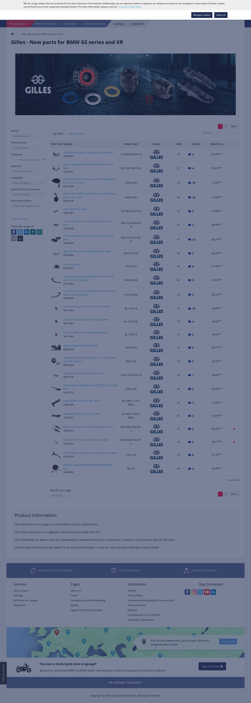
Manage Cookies (201, 15)
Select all (220, 15)
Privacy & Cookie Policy (129, 6)
